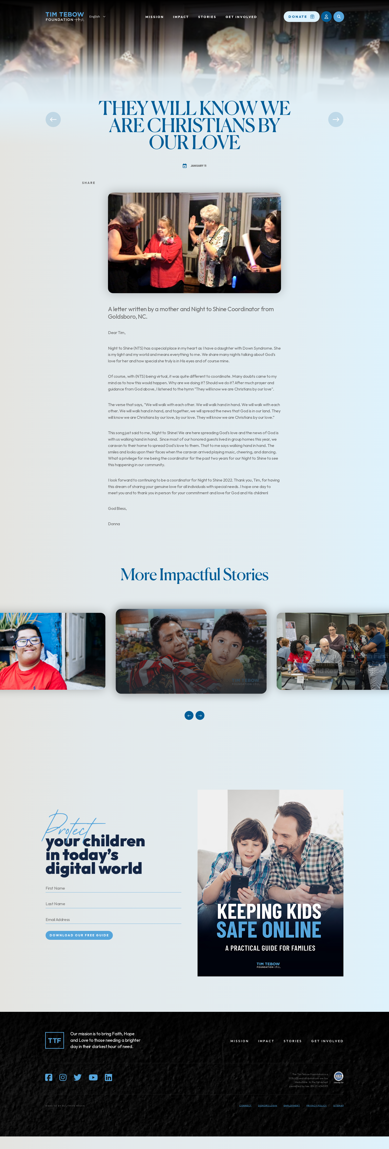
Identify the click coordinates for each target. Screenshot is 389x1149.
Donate (298, 16)
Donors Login (267, 1105)
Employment (292, 1105)
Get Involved (241, 17)
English (94, 16)
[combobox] (99, 16)
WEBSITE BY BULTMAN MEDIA (65, 1105)
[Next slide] (200, 715)
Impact (181, 17)
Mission (154, 17)
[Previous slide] (189, 715)
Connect (245, 1105)
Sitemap (338, 1105)
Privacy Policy (317, 1105)
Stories (207, 17)
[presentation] (194, 651)
